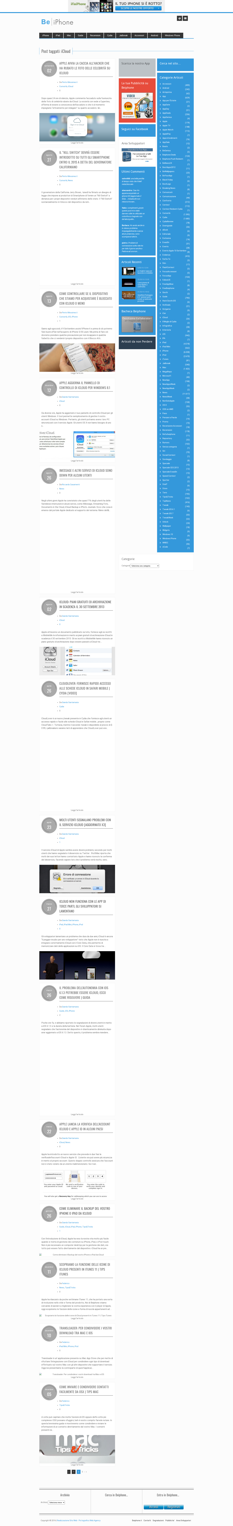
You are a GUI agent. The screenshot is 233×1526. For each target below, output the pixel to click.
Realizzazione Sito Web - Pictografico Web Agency (78, 1520)
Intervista (166, 330)
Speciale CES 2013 (170, 468)
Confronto (166, 201)
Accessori (139, 35)
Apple (164, 121)
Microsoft (166, 376)
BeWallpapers (168, 171)
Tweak (165, 505)
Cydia (109, 35)
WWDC (165, 543)
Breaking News (168, 188)
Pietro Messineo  (69, 82)
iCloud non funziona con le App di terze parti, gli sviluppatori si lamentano (82, 906)
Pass (164, 413)
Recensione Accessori (172, 426)
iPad (58, 35)
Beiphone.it (137, 1520)
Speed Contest (169, 476)
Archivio (44, 1502)
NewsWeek (167, 397)
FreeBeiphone (168, 288)
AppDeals (166, 113)
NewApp (166, 380)
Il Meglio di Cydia (169, 322)
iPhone (45, 35)
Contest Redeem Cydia (172, 209)
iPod (81, 924)
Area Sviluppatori (183, 1520)
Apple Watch (167, 130)
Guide (80, 35)
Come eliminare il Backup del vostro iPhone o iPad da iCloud (84, 1211)
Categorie (126, 566)
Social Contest (168, 455)
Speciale (166, 463)
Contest (166, 205)
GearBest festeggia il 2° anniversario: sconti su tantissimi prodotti (145, 298)
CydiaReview (167, 221)
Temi (164, 493)
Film (164, 263)
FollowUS (166, 280)
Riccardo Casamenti (71, 484)
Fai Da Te (166, 259)
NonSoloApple (168, 401)
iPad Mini (68, 924)
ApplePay (166, 134)
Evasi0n (165, 242)
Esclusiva (166, 238)
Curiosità (63, 86)
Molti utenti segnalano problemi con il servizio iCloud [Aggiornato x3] (85, 822)
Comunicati (167, 192)
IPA (163, 338)
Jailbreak (123, 35)
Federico (65, 1283)
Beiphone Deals (169, 155)
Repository (167, 438)
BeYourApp (167, 176)
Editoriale (166, 234)
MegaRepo (167, 372)
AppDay (165, 109)
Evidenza (166, 255)
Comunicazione (169, 196)
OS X (164, 405)
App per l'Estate (169, 100)
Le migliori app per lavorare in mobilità (145, 272)
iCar (164, 313)
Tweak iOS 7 (167, 513)
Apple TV (166, 125)
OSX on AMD (167, 409)
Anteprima (167, 92)
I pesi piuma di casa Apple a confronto (143, 285)
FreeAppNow (167, 284)
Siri (163, 451)
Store (164, 488)
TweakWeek (167, 518)
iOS (69, 317)
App (164, 96)
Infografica (167, 326)
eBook (165, 230)
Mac (69, 35)
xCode (165, 547)
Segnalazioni (158, 1520)
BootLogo (166, 184)
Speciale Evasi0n (169, 472)
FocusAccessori (169, 271)
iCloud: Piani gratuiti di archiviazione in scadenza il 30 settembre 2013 (85, 604)
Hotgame (166, 309)
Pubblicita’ (169, 1520)
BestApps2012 (168, 167)
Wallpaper (166, 526)
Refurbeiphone (168, 434)
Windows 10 (167, 534)
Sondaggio (167, 459)
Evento (165, 246)
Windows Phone (172, 35)
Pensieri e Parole (169, 417)
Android (154, 35)
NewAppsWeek (168, 384)
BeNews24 (167, 163)
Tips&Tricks (87, 1227)
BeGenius (166, 150)
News (70, 180)
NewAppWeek (168, 388)
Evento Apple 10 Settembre (174, 251)
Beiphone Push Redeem (172, 159)
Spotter (165, 480)
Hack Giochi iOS (169, 301)
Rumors (165, 442)
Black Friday (167, 180)
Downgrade (167, 226)
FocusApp (166, 276)
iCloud (70, 86)
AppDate (166, 105)
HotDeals (166, 305)
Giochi (165, 292)
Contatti (147, 1520)
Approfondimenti (169, 138)
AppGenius (167, 117)
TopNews (166, 501)
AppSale (166, 142)
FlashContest (168, 267)
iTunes (165, 359)
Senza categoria (169, 447)
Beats (165, 146)
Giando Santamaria (70, 397)
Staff (164, 484)
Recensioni (95, 35)
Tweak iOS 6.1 (168, 509)
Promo (165, 422)
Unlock (165, 522)
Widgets (166, 530)
